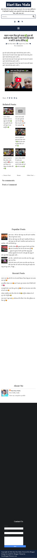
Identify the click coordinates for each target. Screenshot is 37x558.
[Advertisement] (18, 323)
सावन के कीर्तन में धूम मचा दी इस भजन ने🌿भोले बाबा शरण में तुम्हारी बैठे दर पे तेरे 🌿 (20, 141)
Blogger (32, 552)
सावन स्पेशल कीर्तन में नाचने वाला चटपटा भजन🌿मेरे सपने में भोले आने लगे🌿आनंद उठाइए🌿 (20, 162)
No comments (18, 46)
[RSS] (22, 21)
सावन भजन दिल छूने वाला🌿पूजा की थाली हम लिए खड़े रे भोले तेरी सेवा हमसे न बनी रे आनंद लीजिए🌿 (18, 38)
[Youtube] (15, 21)
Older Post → (31, 175)
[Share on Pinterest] (14, 98)
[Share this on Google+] (12, 98)
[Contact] (18, 21)
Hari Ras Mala (18, 4)
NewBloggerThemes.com (9, 556)
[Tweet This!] (10, 98)
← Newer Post (6, 175)
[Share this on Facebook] (8, 98)
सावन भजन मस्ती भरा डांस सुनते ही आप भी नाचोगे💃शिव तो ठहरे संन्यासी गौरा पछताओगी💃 (20, 121)
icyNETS (10, 554)
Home (19, 175)
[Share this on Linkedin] (16, 98)
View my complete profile (17, 395)
